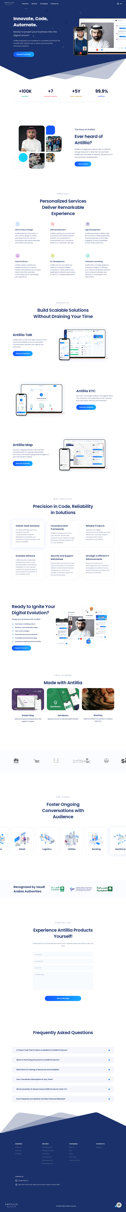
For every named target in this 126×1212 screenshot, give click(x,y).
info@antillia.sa (23, 1180)
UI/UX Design (45, 1154)
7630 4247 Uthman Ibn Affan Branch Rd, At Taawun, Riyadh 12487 (39, 1185)
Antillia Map (18, 1154)
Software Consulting (47, 1150)
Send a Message (63, 998)
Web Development (47, 1160)
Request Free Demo (24, 54)
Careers (71, 1154)
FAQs (70, 1150)
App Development (47, 1147)
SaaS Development (47, 1163)
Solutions (25, 4)
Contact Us (54, 4)
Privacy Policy (73, 1157)
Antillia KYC (18, 1150)
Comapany (44, 4)
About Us (71, 1147)
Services (34, 4)
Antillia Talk (18, 1147)
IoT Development (47, 1157)
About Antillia (83, 164)
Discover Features (23, 353)
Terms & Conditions (74, 1160)
